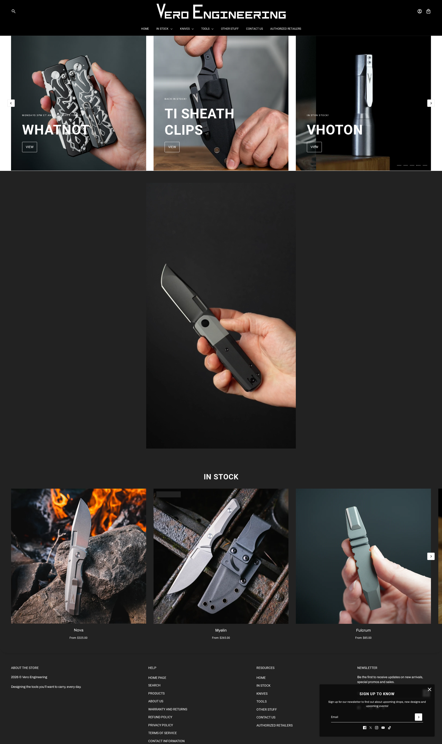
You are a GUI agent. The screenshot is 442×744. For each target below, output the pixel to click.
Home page (157, 678)
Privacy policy (160, 725)
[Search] (13, 11)
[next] (431, 103)
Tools (261, 701)
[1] (399, 165)
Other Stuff (266, 709)
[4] (418, 165)
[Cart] (428, 11)
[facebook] (364, 727)
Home (261, 678)
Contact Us (265, 717)
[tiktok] (389, 727)
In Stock (221, 477)
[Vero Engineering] (221, 11)
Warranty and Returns (167, 709)
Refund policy (160, 717)
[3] (412, 165)
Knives (262, 693)
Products (156, 693)
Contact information (166, 741)
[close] (429, 689)
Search (154, 685)
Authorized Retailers (274, 725)
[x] (371, 728)
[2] (405, 165)
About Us (155, 701)
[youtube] (383, 727)
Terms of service (162, 733)
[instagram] (376, 727)
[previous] (11, 103)
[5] (425, 165)
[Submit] (418, 717)
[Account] (419, 11)
